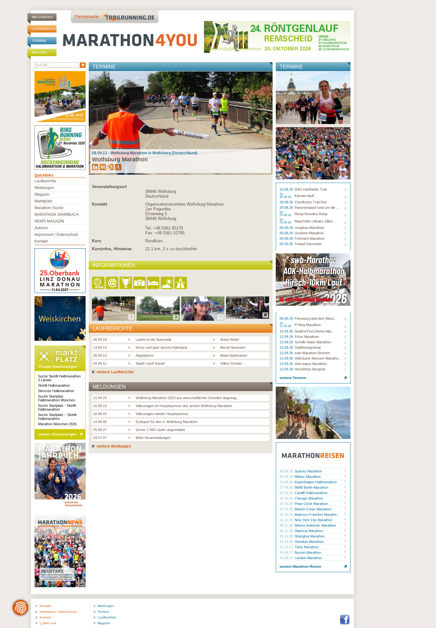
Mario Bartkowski (233, 355)
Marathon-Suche (49, 208)
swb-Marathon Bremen (312, 353)
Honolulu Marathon (309, 542)
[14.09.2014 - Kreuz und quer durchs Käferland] (158, 319)
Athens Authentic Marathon (315, 525)
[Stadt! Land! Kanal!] (130, 363)
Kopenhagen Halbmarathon (316, 482)
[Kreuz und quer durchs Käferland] (130, 347)
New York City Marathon (313, 520)
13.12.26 (287, 542)
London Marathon (308, 558)
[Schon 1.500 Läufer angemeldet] (130, 429)
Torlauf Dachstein (308, 244)
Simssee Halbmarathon (56, 391)
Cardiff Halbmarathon (311, 493)
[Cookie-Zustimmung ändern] (20, 607)
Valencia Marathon (309, 531)
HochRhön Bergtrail (310, 369)
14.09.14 (100, 347)
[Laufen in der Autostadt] (130, 339)
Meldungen (42, 17)
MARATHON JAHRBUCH (56, 214)
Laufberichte (44, 29)
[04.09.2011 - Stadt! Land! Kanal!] (247, 317)
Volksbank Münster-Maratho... (318, 358)
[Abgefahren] (130, 355)
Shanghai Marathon (310, 536)
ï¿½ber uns (48, 623)
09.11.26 (287, 525)
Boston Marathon (308, 552)
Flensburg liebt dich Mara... (315, 318)
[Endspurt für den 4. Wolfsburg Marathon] (130, 421)
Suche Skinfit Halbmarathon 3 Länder (59, 378)
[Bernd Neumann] (215, 347)
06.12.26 (287, 531)
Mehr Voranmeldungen (153, 438)
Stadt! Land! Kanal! (150, 363)
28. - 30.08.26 (286, 196)
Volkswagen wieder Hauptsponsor (162, 414)
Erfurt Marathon (307, 337)
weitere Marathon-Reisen (300, 566)
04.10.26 (287, 493)
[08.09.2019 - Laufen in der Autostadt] (113, 319)
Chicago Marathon (309, 498)
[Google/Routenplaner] (181, 283)
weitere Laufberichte (115, 372)
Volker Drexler (231, 363)
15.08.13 (100, 406)
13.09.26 (287, 353)
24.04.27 (287, 558)
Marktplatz (43, 201)
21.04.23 (100, 398)
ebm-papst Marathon (311, 364)
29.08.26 (287, 202)
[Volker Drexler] (215, 363)
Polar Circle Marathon (311, 504)
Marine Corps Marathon (313, 509)
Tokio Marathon (307, 547)
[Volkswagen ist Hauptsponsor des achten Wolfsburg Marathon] (130, 405)
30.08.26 (287, 471)
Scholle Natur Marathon (313, 342)
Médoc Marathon (308, 476)
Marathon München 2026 (57, 424)
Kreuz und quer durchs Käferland (161, 347)
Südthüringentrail (307, 347)
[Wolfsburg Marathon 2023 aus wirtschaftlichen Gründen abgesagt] (130, 397)
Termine (39, 40)
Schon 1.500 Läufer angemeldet (160, 430)
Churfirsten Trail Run (311, 202)
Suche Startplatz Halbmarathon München (56, 398)
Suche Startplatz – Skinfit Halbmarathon (57, 416)
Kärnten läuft (304, 196)
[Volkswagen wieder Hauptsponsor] (130, 413)
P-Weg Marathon (308, 325)
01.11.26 (287, 520)
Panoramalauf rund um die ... (317, 207)
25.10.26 (287, 509)
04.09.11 (99, 363)
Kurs (96, 240)
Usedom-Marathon (309, 233)
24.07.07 (100, 438)
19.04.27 (287, 552)
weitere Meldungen (113, 446)
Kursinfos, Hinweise (112, 248)
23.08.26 (287, 189)
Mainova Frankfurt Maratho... (317, 514)
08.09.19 (100, 339)
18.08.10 (100, 414)
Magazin (39, 52)
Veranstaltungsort (109, 186)
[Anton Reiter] (215, 339)
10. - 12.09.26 (286, 325)
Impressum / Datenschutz (56, 234)
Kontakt (99, 204)
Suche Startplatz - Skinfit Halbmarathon (57, 407)
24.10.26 (287, 504)
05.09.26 (287, 228)
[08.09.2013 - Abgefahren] (202, 319)
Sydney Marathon (308, 471)
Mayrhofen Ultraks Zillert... (315, 221)
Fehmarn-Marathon (310, 238)
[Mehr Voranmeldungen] (130, 437)
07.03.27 (287, 547)
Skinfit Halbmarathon (54, 385)
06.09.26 (287, 318)
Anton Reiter (229, 339)
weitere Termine (293, 378)
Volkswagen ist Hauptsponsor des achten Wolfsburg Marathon (184, 406)
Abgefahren (145, 355)
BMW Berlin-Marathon (311, 487)
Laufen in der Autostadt (153, 339)
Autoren (41, 228)
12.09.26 (287, 331)
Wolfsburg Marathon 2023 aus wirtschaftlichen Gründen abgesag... (187, 398)
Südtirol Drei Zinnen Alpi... (314, 331)
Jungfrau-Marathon (309, 228)
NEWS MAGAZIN (49, 221)
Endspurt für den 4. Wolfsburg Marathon (167, 422)
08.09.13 (100, 355)
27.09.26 (287, 487)
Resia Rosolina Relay (311, 214)
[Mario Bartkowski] (215, 355)
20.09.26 (287, 482)
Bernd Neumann (232, 347)
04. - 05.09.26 (286, 214)
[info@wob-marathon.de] (112, 283)
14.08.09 (100, 422)
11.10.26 (287, 498)
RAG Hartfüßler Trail (311, 189)
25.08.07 (100, 430)
